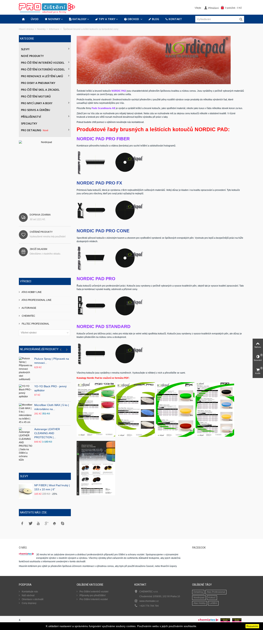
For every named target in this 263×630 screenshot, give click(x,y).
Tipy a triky (107, 19)
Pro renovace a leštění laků (42, 76)
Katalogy (79, 19)
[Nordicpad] (45, 171)
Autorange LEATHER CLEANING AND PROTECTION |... (47, 433)
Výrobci (25, 281)
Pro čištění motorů (36, 96)
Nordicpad (198, 597)
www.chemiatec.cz (149, 601)
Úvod (35, 19)
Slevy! (25, 49)
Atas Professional (216, 592)
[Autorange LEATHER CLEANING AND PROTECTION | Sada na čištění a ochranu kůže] (25, 444)
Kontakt (175, 19)
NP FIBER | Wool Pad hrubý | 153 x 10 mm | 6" (52, 487)
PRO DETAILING (34, 130)
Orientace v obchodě (32, 599)
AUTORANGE (28, 308)
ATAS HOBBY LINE (31, 292)
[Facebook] (22, 523)
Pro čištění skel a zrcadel (40, 89)
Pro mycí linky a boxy (36, 103)
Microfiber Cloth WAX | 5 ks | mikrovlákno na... (51, 407)
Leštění (213, 603)
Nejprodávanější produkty (39, 349)
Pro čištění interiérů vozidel (42, 62)
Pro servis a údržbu (35, 110)
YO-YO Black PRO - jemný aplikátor (50, 388)
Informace (54, 29)
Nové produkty (32, 56)
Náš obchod (27, 595)
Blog (155, 19)
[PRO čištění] (56, 7)
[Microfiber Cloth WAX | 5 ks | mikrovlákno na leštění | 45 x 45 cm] (25, 413)
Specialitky (29, 123)
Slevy (24, 476)
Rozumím (252, 626)
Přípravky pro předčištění (92, 595)
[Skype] (62, 523)
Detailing (198, 592)
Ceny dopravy (28, 603)
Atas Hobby (199, 603)
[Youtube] (38, 523)
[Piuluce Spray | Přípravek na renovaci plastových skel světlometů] (25, 369)
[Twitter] (30, 523)
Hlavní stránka (26, 29)
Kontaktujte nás (29, 591)
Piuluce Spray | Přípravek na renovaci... (51, 360)
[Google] (46, 523)
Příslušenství (31, 116)
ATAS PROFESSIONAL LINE (36, 300)
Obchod (133, 19)
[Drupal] (54, 523)
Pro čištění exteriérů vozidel (43, 69)
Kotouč (212, 597)
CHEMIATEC (28, 316)
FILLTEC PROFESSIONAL (35, 323)
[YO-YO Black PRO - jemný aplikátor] (25, 392)
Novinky (54, 19)
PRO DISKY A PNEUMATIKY (38, 83)
